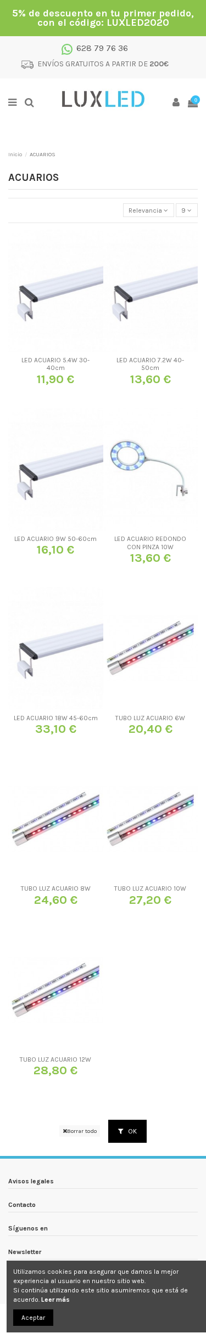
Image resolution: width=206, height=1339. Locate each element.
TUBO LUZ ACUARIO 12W (55, 1059)
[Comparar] (55, 348)
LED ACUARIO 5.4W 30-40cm (55, 364)
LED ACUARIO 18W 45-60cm (56, 718)
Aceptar (33, 1317)
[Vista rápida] (68, 348)
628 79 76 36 (102, 48)
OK (131, 1131)
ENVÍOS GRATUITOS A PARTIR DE (103, 64)
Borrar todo (82, 1131)
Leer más (55, 1299)
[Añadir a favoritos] (42, 348)
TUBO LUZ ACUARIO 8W (56, 888)
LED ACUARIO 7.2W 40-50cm (150, 364)
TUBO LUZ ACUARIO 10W (150, 888)
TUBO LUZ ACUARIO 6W (150, 718)
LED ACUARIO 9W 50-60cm (55, 539)
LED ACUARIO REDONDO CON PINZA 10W (150, 542)
